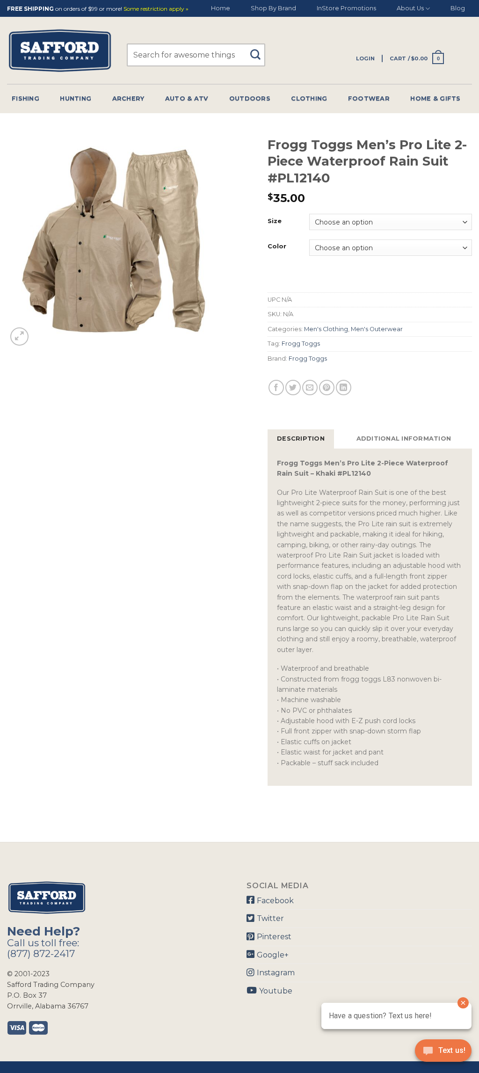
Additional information (403, 438)
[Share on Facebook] (276, 387)
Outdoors (249, 98)
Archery (128, 98)
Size (275, 221)
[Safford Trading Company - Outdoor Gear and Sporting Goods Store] (60, 51)
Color (277, 246)
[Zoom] (19, 336)
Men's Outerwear (377, 329)
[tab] (301, 438)
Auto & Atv (187, 98)
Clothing (309, 98)
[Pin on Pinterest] (326, 387)
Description (301, 438)
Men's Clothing (326, 329)
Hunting (75, 98)
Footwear (369, 98)
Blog (457, 8)
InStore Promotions (346, 8)
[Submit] (259, 50)
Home (220, 8)
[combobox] (196, 55)
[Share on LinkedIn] (343, 387)
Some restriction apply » (156, 9)
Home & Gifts (435, 98)
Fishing (25, 98)
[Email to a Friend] (310, 387)
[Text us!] (443, 1053)
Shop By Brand (273, 8)
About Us (410, 8)
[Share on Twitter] (293, 387)
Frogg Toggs (301, 343)
